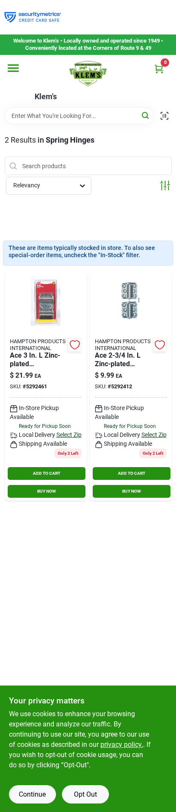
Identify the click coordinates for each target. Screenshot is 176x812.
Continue (32, 794)
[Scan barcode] (164, 116)
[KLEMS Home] (88, 73)
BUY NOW (46, 491)
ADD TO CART (46, 473)
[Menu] (13, 68)
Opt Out (85, 794)
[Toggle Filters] (165, 185)
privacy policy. (121, 744)
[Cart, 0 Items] (159, 68)
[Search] (146, 115)
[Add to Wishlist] (75, 345)
